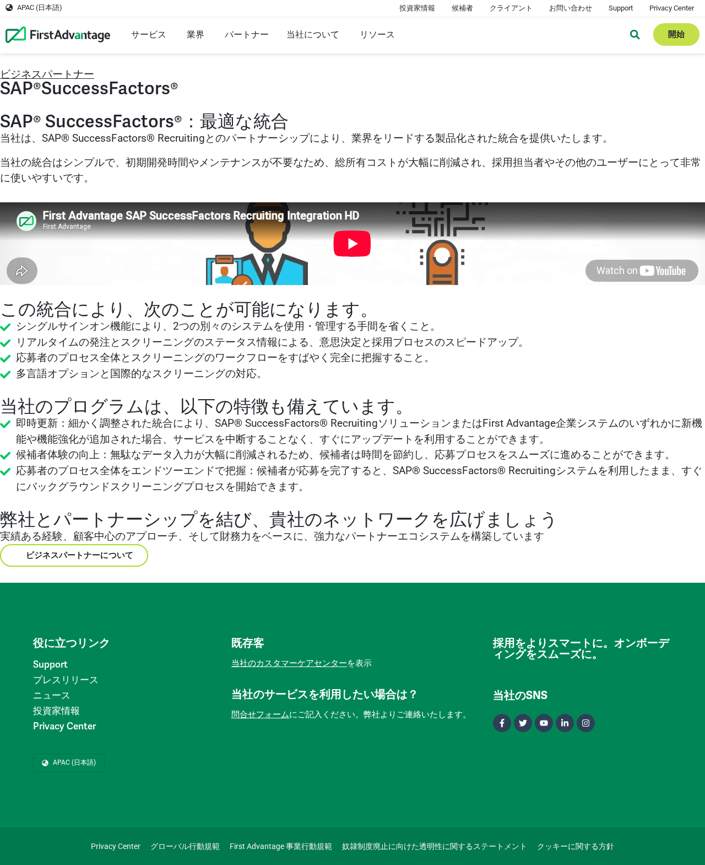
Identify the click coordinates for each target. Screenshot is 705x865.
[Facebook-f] (502, 723)
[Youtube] (544, 723)
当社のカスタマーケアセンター (289, 663)
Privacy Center (671, 8)
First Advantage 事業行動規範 (281, 846)
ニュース (51, 695)
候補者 (462, 8)
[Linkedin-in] (565, 723)
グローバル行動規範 (185, 846)
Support (621, 8)
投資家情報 (417, 8)
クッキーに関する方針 (575, 846)
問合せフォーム (260, 714)
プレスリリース (66, 680)
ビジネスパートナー (47, 74)
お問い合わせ (570, 8)
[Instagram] (586, 723)
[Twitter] (523, 723)
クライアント (511, 8)
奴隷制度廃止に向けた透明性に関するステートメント (434, 846)
